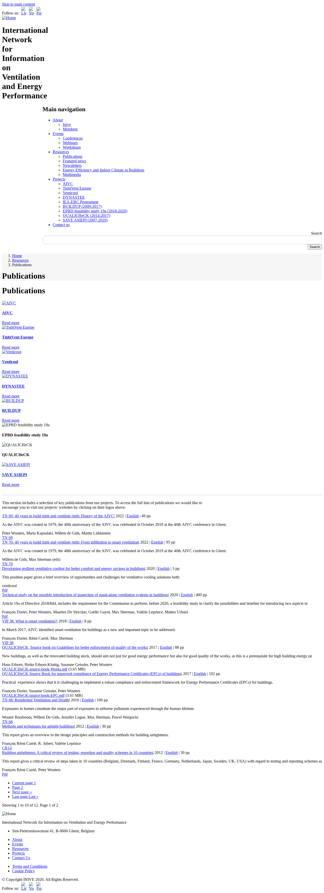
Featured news (74, 161)
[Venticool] (11, 352)
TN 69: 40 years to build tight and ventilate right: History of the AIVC (58, 516)
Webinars (70, 143)
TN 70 (7, 564)
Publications (72, 156)
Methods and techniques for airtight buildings (38, 726)
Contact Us (21, 858)
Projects (59, 179)
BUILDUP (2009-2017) (82, 206)
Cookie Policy (23, 871)
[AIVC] (9, 303)
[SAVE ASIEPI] (16, 464)
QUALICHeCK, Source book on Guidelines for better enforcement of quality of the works (74, 647)
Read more (10, 323)
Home (17, 256)
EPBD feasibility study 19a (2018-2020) (95, 211)
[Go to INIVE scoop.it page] (40, 13)
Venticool (70, 193)
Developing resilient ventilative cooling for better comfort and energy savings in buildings (73, 568)
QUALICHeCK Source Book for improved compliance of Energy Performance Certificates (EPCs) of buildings (91, 674)
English (133, 516)
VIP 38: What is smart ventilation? (29, 621)
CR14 (7, 748)
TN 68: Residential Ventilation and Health (35, 700)
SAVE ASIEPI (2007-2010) (85, 220)
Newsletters (72, 165)
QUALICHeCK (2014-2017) (86, 215)
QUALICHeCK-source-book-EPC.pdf (33, 695)
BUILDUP (11, 410)
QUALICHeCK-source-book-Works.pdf (34, 669)
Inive (67, 124)
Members (70, 129)
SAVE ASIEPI (14, 475)
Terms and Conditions (29, 866)
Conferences (73, 138)
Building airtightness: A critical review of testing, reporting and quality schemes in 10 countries (77, 752)
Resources (61, 152)
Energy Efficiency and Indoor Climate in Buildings (103, 170)
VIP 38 (7, 643)
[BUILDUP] (13, 400)
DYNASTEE (74, 197)
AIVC (68, 184)
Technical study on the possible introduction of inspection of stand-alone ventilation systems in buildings (85, 595)
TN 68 (7, 722)
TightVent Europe (77, 188)
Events (58, 133)
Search (316, 233)
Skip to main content (18, 4)
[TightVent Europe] (18, 327)
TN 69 (7, 537)
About (58, 120)
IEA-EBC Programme (80, 202)
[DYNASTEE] (15, 376)
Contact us (61, 224)
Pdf (5, 590)
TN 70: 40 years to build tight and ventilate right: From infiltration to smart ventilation (70, 542)
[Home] (9, 18)
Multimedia (72, 174)
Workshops (72, 147)
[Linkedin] (24, 13)
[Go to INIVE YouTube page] (31, 13)
